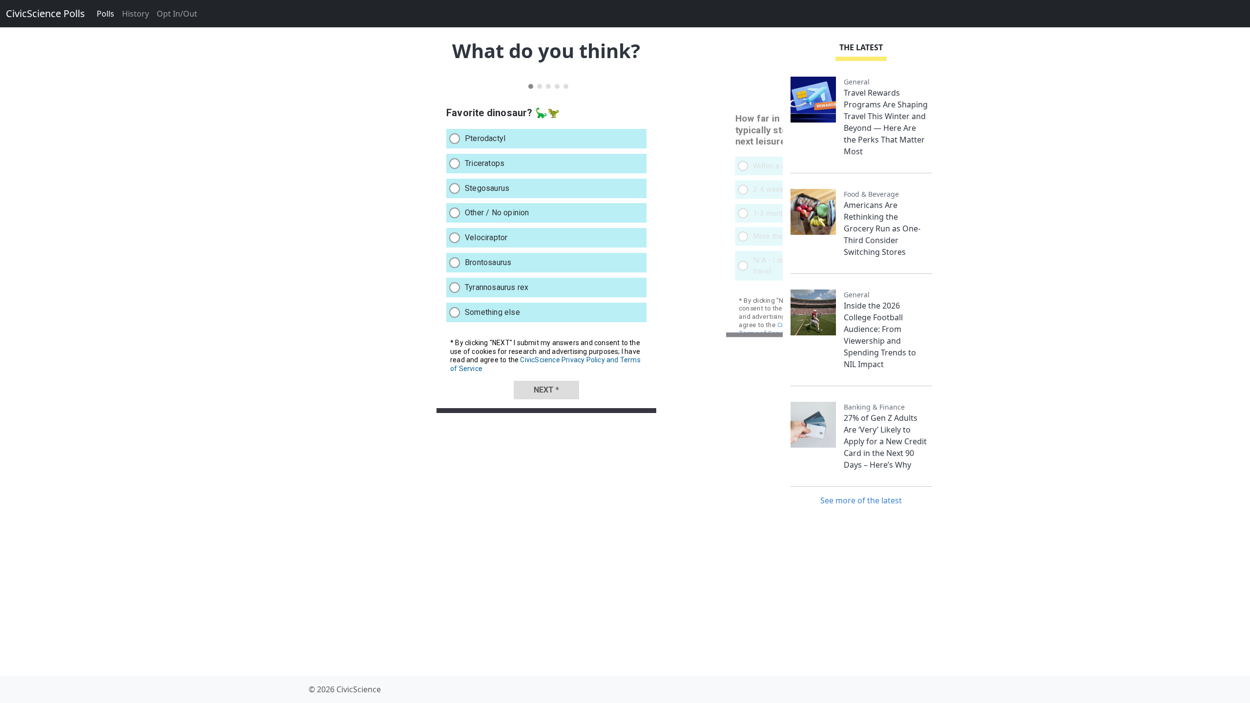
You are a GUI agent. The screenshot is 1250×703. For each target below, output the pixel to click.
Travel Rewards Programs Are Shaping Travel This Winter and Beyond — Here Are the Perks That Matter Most (886, 122)
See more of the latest (861, 500)
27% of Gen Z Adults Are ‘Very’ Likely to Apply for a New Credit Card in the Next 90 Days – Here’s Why (885, 441)
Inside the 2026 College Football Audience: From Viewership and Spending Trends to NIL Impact (880, 335)
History (135, 13)
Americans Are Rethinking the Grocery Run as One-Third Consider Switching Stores (882, 228)
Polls (105, 13)
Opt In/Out (177, 13)
